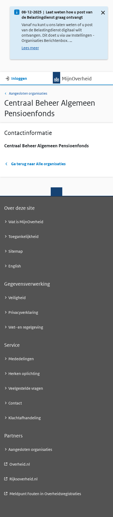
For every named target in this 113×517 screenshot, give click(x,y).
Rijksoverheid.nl (23, 478)
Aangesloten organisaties (28, 93)
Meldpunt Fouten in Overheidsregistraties (45, 493)
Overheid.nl (19, 464)
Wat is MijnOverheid (25, 221)
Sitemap (15, 251)
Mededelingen (21, 358)
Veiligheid (17, 297)
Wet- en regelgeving (25, 327)
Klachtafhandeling (24, 417)
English (14, 266)
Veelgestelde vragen (25, 388)
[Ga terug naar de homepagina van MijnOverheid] (56, 78)
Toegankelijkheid (23, 236)
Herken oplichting (24, 373)
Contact (15, 403)
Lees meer (30, 47)
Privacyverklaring (23, 312)
